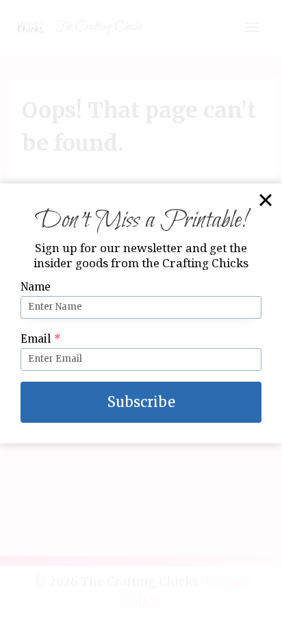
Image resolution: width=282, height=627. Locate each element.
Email (41, 338)
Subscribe (141, 401)
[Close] (266, 200)
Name (36, 286)
